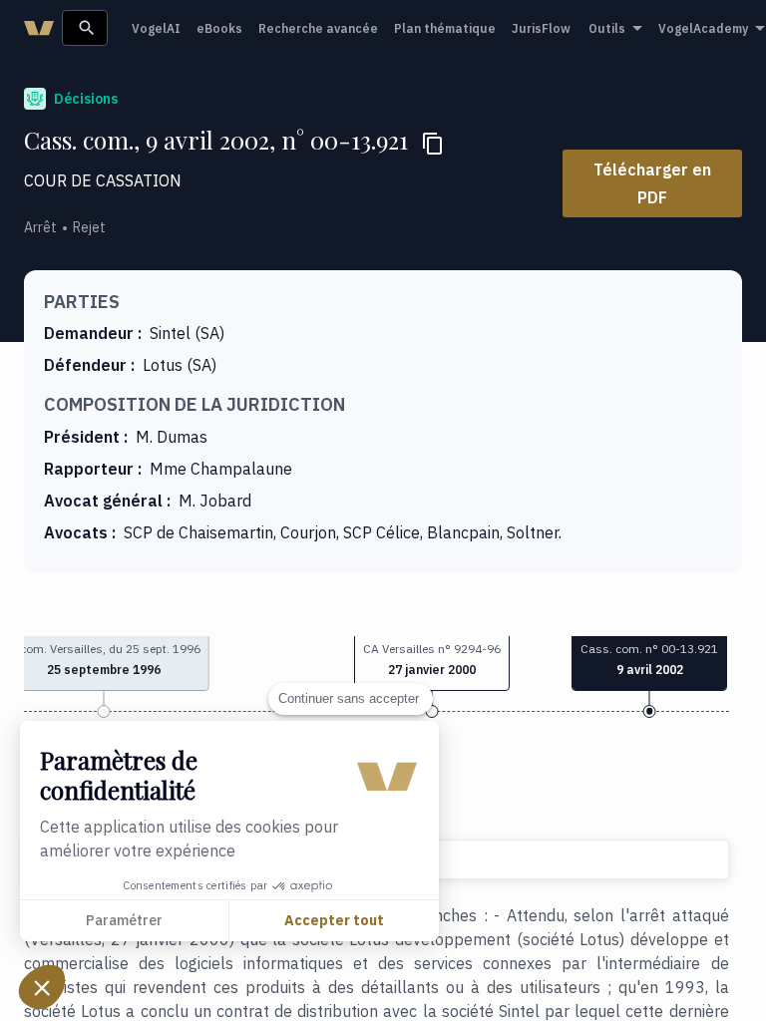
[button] (432, 661)
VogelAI (156, 28)
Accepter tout (334, 920)
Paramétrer (124, 920)
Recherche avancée (318, 28)
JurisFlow (541, 28)
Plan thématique (445, 28)
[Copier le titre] (433, 144)
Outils (606, 28)
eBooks (219, 28)
